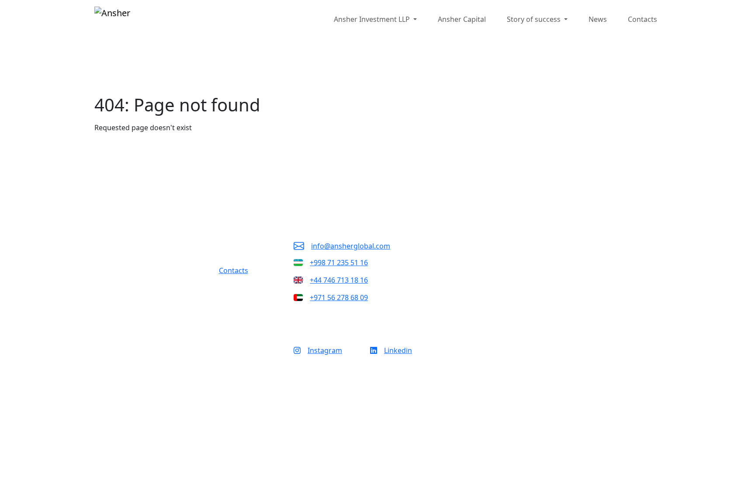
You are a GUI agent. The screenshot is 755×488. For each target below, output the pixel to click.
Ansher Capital (462, 19)
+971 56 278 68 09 (339, 297)
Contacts (642, 19)
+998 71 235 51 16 (339, 262)
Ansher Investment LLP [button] (373, 19)
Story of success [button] (534, 19)
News (598, 19)
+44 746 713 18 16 (339, 280)
